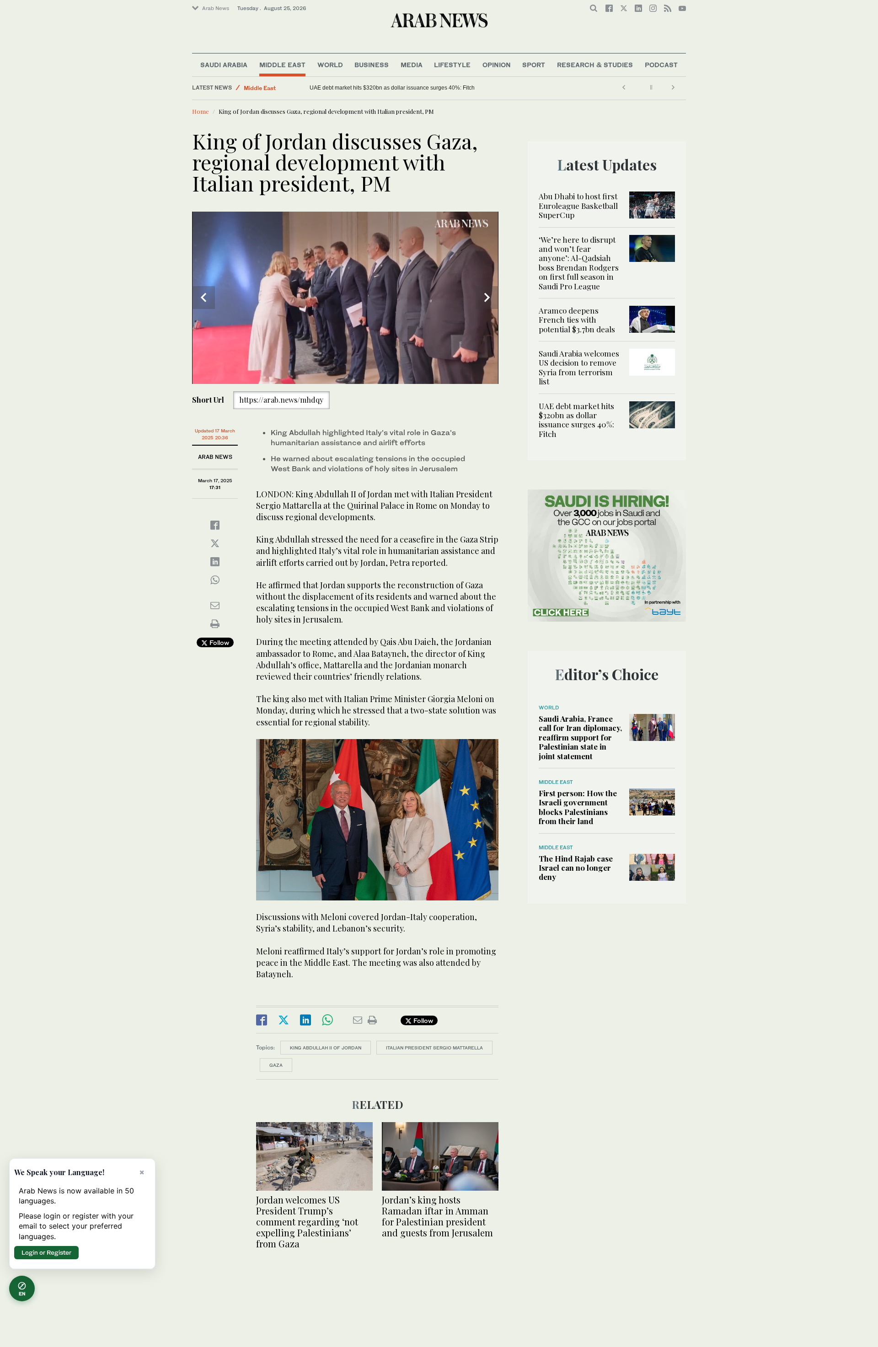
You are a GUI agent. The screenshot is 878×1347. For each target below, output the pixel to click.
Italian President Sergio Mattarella (434, 1047)
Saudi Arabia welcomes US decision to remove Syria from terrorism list (579, 367)
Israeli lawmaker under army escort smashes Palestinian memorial (392, 88)
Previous (203, 297)
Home (200, 111)
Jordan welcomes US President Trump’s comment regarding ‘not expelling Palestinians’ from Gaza (307, 1221)
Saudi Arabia (223, 65)
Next (487, 297)
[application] (345, 298)
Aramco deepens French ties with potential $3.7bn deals (578, 319)
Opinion (496, 65)
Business (371, 65)
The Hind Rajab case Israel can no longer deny (576, 867)
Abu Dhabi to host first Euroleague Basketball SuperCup (578, 205)
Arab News (215, 8)
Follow (218, 642)
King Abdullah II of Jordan (325, 1047)
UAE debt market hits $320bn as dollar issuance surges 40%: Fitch (576, 420)
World (330, 65)
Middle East (282, 65)
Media (412, 65)
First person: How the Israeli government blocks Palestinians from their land (578, 807)
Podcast (661, 65)
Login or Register (46, 1252)
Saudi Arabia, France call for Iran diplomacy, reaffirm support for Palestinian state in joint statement (580, 737)
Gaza (276, 1065)
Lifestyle (452, 65)
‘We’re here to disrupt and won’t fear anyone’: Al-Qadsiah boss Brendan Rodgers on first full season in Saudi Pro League (579, 262)
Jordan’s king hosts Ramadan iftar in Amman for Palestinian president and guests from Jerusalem (437, 1216)
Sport (533, 65)
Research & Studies (595, 65)
